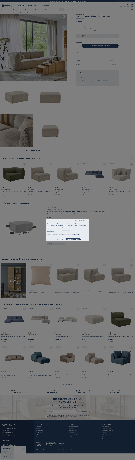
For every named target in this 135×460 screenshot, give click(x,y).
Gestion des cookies (66, 229)
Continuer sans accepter (80, 220)
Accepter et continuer (73, 239)
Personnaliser (60, 239)
